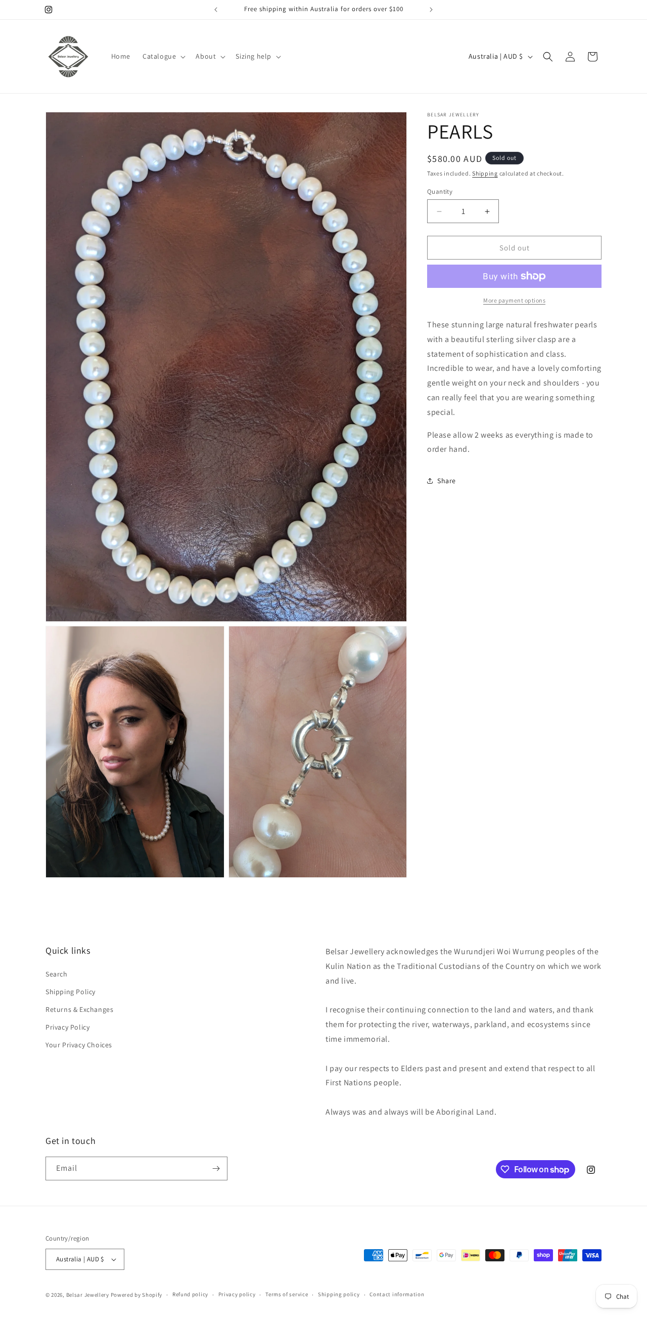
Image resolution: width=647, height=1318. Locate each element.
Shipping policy (339, 1294)
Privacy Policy (67, 1027)
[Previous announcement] (216, 9)
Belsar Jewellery (87, 1294)
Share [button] (446, 480)
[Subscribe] (216, 1168)
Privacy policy (237, 1294)
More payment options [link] (514, 300)
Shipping (485, 173)
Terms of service (286, 1294)
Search (56, 974)
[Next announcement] (431, 9)
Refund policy (190, 1294)
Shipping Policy (70, 991)
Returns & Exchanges (79, 1009)
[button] (163, 56)
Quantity (439, 191)
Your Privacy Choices (78, 1044)
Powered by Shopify (137, 1294)
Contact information (396, 1294)
